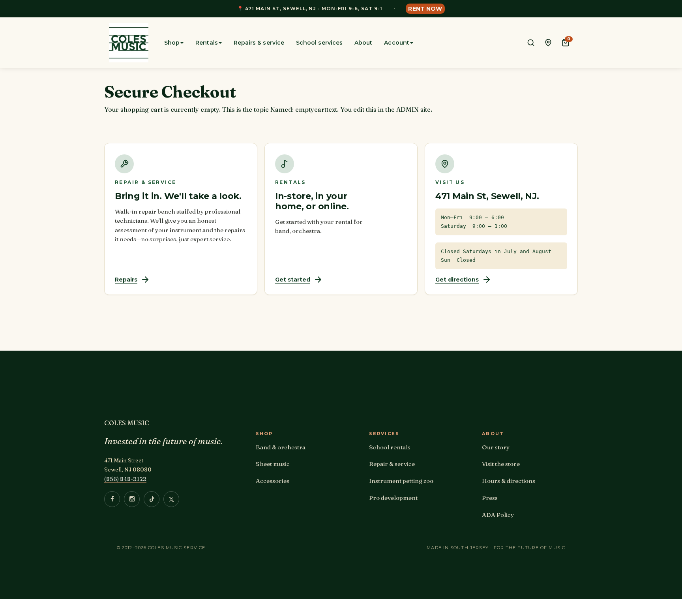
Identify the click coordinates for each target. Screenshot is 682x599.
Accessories (272, 480)
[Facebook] (112, 499)
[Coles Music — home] (128, 42)
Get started (292, 279)
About (363, 42)
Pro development (393, 497)
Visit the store (501, 464)
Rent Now (425, 8)
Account (396, 42)
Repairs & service (259, 42)
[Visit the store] (548, 42)
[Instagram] (132, 499)
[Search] (530, 42)
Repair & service (392, 464)
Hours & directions (508, 480)
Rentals (206, 42)
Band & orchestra (280, 447)
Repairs (126, 279)
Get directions (457, 279)
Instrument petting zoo (401, 480)
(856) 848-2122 (125, 479)
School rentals (389, 447)
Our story (496, 447)
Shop (172, 42)
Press (490, 497)
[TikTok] (151, 499)
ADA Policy (498, 514)
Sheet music (273, 464)
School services (319, 42)
